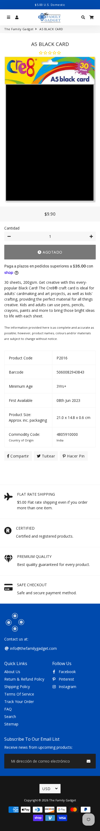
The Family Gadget (19, 29)
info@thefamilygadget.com (33, 648)
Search (10, 716)
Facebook (67, 671)
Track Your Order (19, 701)
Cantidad (11, 228)
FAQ (8, 709)
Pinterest (66, 679)
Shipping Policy (17, 686)
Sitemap (11, 724)
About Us (12, 671)
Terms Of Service (19, 694)
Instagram (67, 686)
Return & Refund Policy (24, 679)
